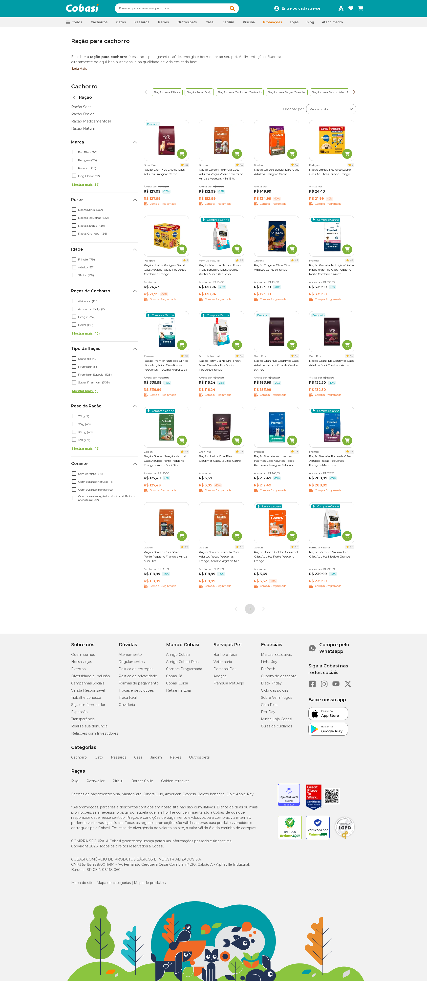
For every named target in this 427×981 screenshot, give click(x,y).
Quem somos (83, 654)
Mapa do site (82, 883)
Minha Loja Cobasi (276, 719)
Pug (75, 781)
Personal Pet (225, 669)
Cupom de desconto (279, 676)
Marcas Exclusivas (276, 654)
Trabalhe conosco (86, 697)
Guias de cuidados (276, 726)
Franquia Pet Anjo (229, 683)
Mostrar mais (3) (85, 391)
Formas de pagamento (139, 683)
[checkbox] (74, 152)
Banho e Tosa (225, 654)
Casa (138, 757)
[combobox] (177, 8)
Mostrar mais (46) (86, 448)
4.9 (241, 164)
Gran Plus (269, 704)
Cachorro (84, 86)
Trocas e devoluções (136, 690)
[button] (232, 8)
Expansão (79, 712)
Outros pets (199, 757)
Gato (99, 757)
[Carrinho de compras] (361, 8)
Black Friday (271, 683)
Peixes (175, 757)
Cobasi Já (174, 676)
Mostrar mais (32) (86, 184)
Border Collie (142, 781)
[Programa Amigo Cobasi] (341, 8)
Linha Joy (269, 662)
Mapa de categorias (114, 883)
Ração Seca (81, 107)
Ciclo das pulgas (274, 690)
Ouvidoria (127, 704)
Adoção (220, 676)
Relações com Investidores (94, 733)
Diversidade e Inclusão (90, 676)
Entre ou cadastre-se (301, 8)
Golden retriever (175, 781)
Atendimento (332, 22)
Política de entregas (136, 669)
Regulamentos (132, 662)
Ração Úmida (82, 114)
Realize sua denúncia (89, 726)
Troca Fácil (128, 697)
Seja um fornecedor (88, 704)
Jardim (156, 757)
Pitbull (117, 781)
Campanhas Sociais (87, 683)
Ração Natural (83, 128)
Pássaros (118, 757)
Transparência (83, 719)
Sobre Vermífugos (276, 697)
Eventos (78, 669)
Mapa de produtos (150, 883)
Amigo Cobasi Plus (182, 662)
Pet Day (268, 712)
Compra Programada (184, 669)
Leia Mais (79, 68)
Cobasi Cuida (177, 683)
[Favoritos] (351, 8)
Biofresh (268, 669)
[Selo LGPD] (345, 839)
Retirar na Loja (178, 690)
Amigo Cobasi (178, 654)
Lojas (294, 22)
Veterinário (223, 662)
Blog (310, 22)
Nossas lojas (81, 662)
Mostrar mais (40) (86, 333)
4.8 (186, 164)
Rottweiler (95, 781)
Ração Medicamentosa (91, 121)
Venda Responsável (88, 690)
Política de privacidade (138, 676)
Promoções (272, 22)
